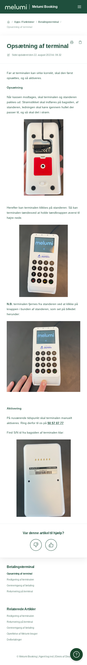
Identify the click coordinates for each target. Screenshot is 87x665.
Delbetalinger (14, 639)
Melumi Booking (45, 6)
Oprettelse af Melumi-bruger (22, 633)
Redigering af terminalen (20, 579)
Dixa (67, 656)
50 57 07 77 (56, 423)
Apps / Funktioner (24, 22)
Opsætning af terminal (19, 27)
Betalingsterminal (48, 22)
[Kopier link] (80, 42)
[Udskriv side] (71, 42)
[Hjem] (16, 7)
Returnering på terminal (20, 591)
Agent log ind (46, 656)
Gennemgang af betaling (20, 585)
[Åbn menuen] (79, 6)
